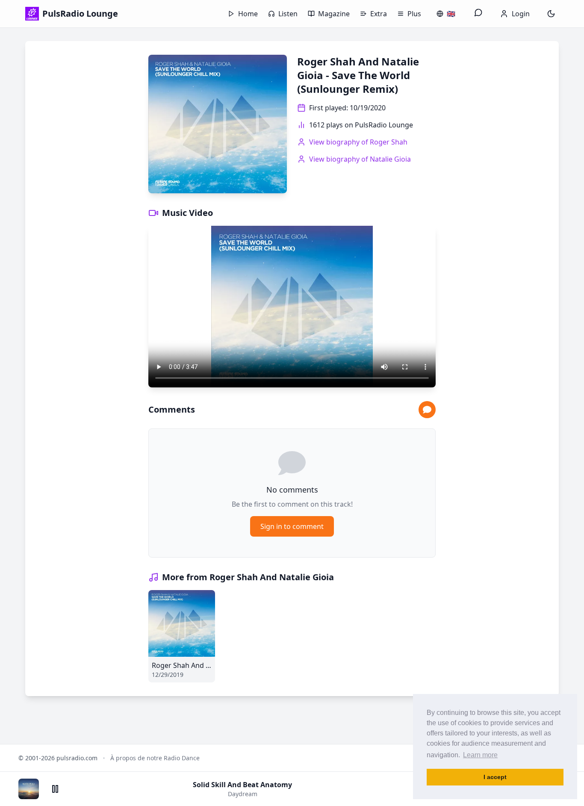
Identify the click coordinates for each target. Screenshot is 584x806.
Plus (414, 13)
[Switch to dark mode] (551, 13)
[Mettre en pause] (55, 788)
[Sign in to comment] (427, 409)
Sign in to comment (292, 526)
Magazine (334, 13)
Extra (378, 13)
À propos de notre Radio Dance (155, 758)
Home (248, 13)
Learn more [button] (480, 755)
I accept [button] (495, 777)
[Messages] (478, 14)
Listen (288, 13)
